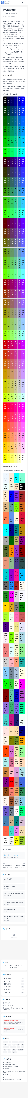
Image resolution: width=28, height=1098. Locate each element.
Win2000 (21, 1042)
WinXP (5, 1042)
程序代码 (15, 13)
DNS (5, 1052)
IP (22, 1047)
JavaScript (20, 1049)
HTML (9, 849)
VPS (9, 1049)
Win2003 (15, 1042)
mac (18, 1044)
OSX (9, 1052)
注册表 (14, 1052)
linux (5, 1044)
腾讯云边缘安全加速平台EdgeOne (13, 1079)
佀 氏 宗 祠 (7, 1003)
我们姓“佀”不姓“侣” (9, 1005)
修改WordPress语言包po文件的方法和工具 (7, 867)
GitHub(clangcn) (9, 1074)
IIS (9, 1042)
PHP (19, 1047)
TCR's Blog (7, 1077)
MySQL (14, 1049)
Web (22, 1044)
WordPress (12, 1047)
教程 (9, 1044)
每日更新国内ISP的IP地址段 (11, 1066)
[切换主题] (23, 2)
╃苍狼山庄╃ (8, 1062)
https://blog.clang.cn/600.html (11, 855)
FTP (5, 1049)
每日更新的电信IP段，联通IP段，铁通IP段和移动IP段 (13, 1008)
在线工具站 (7, 1069)
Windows (6, 1047)
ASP (14, 1044)
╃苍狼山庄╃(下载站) (10, 1064)
